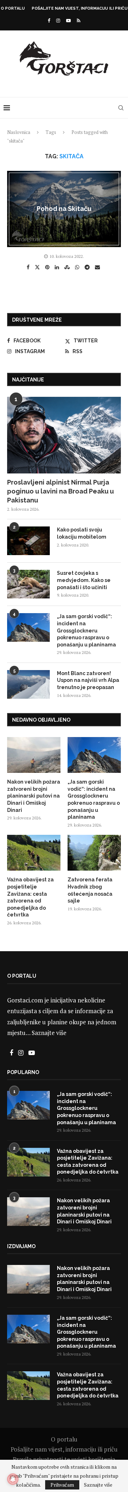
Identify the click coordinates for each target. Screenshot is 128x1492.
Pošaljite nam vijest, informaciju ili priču (80, 8)
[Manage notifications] (12, 1479)
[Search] (120, 107)
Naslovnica (18, 132)
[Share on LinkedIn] (58, 267)
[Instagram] (58, 20)
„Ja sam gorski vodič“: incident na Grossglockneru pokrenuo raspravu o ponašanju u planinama (86, 630)
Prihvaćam (62, 1484)
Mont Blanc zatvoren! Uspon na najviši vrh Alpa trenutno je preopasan (88, 680)
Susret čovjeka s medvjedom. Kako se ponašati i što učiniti (84, 580)
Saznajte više (49, 1033)
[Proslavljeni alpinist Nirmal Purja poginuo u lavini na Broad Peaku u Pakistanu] (64, 435)
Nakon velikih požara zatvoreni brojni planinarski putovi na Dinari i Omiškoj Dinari (33, 796)
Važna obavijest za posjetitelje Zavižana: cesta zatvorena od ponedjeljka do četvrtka (30, 897)
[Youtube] (68, 20)
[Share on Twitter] (38, 267)
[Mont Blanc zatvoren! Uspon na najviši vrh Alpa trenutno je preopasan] (28, 684)
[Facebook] (49, 20)
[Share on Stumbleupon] (67, 267)
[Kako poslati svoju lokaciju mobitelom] (28, 540)
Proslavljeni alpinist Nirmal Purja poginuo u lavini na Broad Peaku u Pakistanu (60, 491)
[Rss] (78, 20)
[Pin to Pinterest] (48, 267)
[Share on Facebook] (29, 267)
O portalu (13, 8)
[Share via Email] (98, 267)
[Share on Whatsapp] (78, 267)
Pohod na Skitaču (64, 208)
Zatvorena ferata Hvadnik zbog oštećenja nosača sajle (90, 890)
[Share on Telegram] (88, 267)
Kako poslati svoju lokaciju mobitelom (81, 533)
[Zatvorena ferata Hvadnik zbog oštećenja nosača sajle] (94, 853)
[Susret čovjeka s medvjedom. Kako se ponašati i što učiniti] (28, 584)
